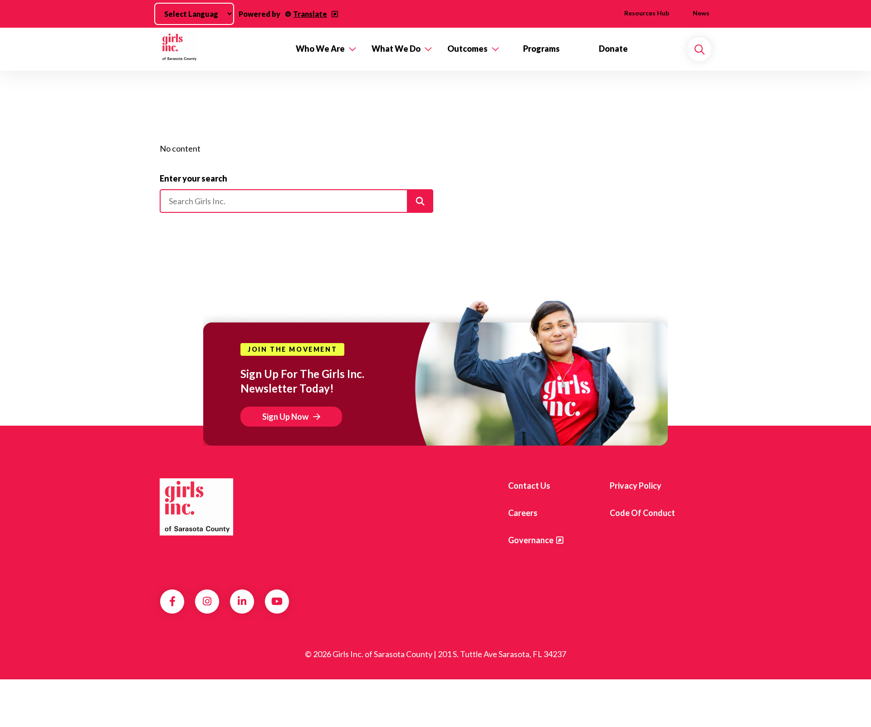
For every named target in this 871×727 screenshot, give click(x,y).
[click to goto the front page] (196, 506)
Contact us (529, 486)
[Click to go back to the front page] (221, 49)
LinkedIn (242, 601)
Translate (310, 14)
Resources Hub (646, 13)
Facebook (172, 601)
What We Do (396, 49)
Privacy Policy (635, 486)
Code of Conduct (642, 513)
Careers (523, 513)
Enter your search (193, 178)
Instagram (207, 601)
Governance (530, 540)
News (701, 13)
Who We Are (320, 49)
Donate (613, 49)
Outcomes (467, 49)
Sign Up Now (285, 417)
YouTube (277, 601)
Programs (541, 49)
